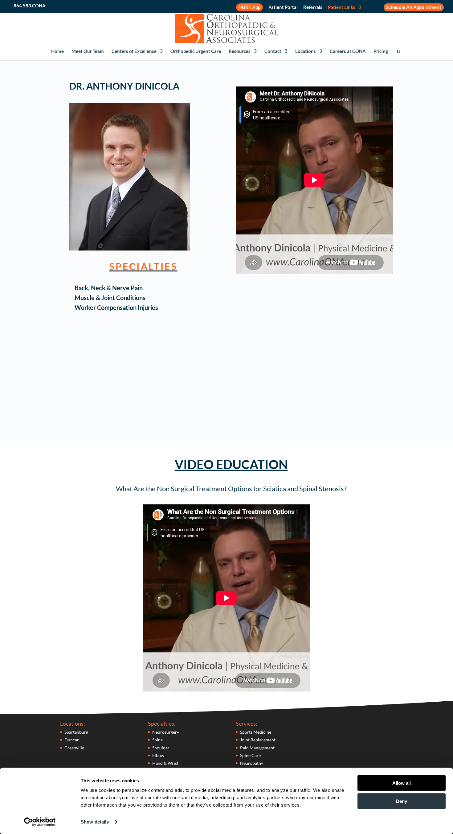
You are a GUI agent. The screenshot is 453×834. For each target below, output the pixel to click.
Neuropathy (251, 763)
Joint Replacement (257, 739)
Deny (401, 801)
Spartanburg (76, 732)
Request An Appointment (289, 412)
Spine (157, 739)
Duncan (72, 739)
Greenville (74, 747)
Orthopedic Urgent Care (195, 51)
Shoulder (160, 747)
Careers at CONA (348, 51)
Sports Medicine (255, 732)
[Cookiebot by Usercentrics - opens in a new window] (40, 822)
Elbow (158, 755)
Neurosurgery (165, 732)
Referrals (312, 7)
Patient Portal (283, 7)
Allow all (401, 783)
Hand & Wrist (165, 763)
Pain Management (257, 747)
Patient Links (341, 7)
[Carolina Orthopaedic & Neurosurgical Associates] (226, 27)
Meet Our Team (87, 51)
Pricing (380, 51)
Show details (95, 821)
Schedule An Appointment (413, 7)
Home (57, 51)
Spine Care (250, 755)
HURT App (249, 7)
